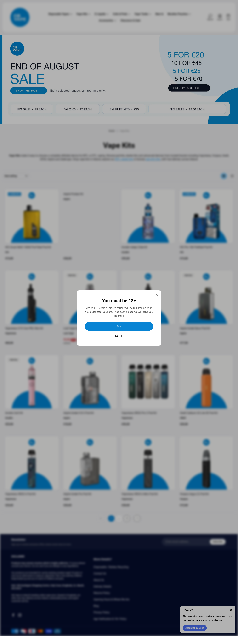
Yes (119, 326)
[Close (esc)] (157, 295)
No (117, 335)
